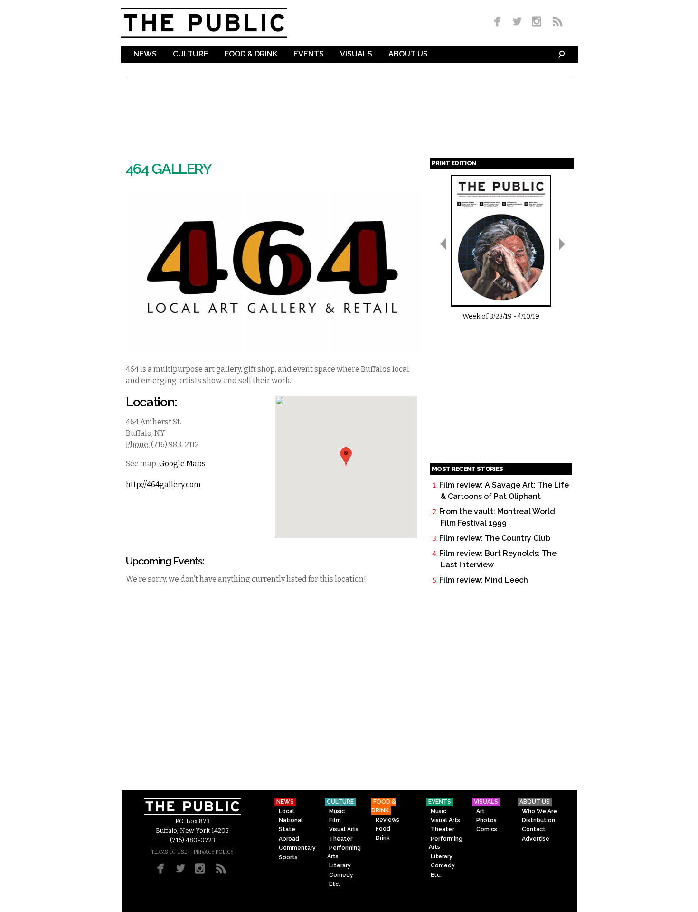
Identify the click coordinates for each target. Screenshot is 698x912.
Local (286, 811)
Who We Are (539, 811)
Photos (486, 820)
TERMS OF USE (169, 852)
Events (308, 54)
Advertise (535, 839)
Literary (340, 865)
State (287, 829)
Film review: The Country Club (494, 538)
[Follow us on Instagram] (536, 22)
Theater (340, 839)
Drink (383, 838)
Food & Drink (251, 54)
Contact (534, 829)
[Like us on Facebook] (499, 22)
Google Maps (182, 463)
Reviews (387, 820)
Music (337, 811)
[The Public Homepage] (216, 23)
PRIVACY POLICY (214, 852)
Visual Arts (343, 829)
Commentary (297, 848)
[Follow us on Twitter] (517, 22)
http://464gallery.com (163, 484)
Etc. (334, 884)
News (145, 54)
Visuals (356, 54)
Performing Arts (344, 852)
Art (480, 811)
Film (335, 820)
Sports (288, 857)
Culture (190, 54)
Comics (486, 829)
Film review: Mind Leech (483, 579)
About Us (408, 54)
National (291, 820)
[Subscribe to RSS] (555, 22)
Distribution (538, 820)
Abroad (289, 839)
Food (383, 829)
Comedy (341, 875)
